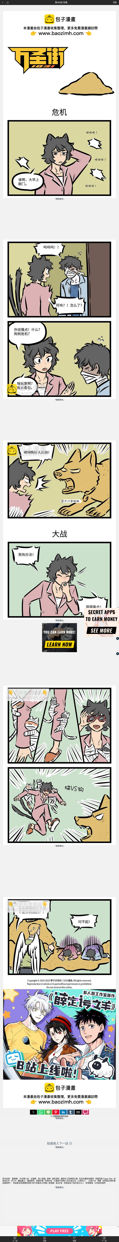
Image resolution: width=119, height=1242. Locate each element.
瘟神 (49, 1179)
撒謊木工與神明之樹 (69, 1179)
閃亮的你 (48, 1181)
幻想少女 (92, 1181)
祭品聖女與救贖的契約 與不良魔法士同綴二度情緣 (33, 1183)
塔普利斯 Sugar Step (103, 1179)
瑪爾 (99, 1181)
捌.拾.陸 (59, 1183)
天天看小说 (24, 1179)
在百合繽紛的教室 (86, 1179)
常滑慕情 (89, 1183)
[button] (33, 1112)
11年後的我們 (100, 1183)
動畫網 (15, 1179)
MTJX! (14, 1181)
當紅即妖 (56, 1179)
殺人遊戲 (42, 1179)
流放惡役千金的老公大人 (74, 1183)
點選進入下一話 (58, 1143)
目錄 (115, 2)
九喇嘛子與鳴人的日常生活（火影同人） (70, 1181)
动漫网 (33, 1179)
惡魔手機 (39, 1181)
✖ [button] (118, 1226)
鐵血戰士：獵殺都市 (26, 1181)
